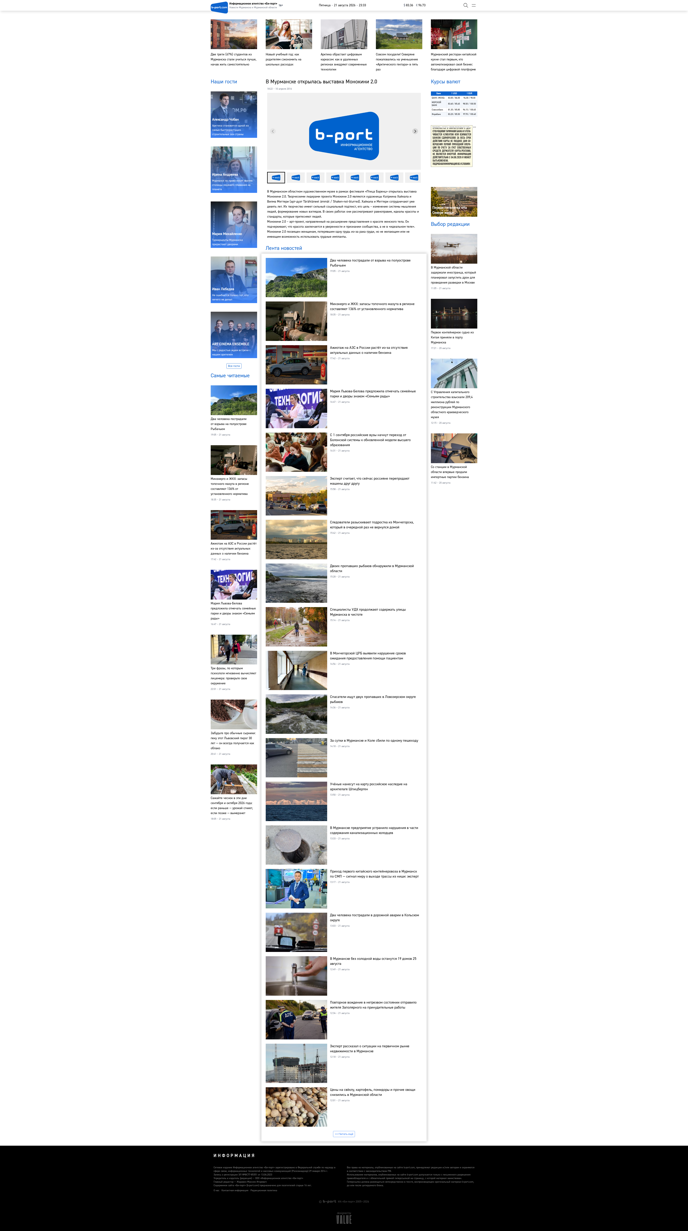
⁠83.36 (408, 5)
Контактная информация (234, 1190)
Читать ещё (346, 1134)
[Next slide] (415, 131)
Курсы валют (445, 81)
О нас (216, 1190)
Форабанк (436, 114)
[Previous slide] (273, 131)
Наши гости (224, 81)
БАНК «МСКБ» (438, 98)
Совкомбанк (437, 109)
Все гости (234, 366)
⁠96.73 (421, 5)
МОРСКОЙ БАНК (436, 104)
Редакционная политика (263, 1190)
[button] (276, 177)
